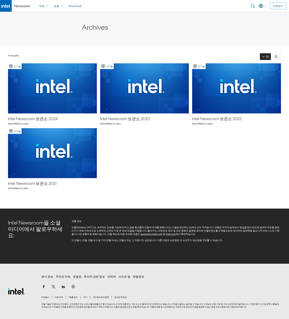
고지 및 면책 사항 (267, 304)
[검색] (252, 6)
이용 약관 (59, 297)
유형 (56, 6)
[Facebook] (43, 286)
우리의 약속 (63, 276)
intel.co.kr (171, 233)
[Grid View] (265, 56)
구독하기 (278, 6)
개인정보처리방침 (101, 297)
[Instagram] (73, 286)
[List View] (276, 56)
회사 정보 (47, 276)
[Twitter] (53, 286)
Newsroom (22, 6)
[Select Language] (263, 6)
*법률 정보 (73, 297)
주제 (41, 6)
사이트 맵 (124, 276)
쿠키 (85, 297)
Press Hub (75, 6)
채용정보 (138, 276)
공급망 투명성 (120, 297)
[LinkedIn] (63, 286)
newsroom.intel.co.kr (151, 233)
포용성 (77, 276)
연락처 (111, 276)
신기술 (17, 66)
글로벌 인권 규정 (127, 306)
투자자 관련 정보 (94, 276)
